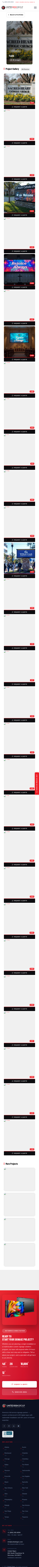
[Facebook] (4, 1426)
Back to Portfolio (16, 15)
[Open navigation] (35, 7)
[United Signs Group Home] (12, 7)
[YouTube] (18, 1426)
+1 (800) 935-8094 (14, 1532)
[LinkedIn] (14, 1426)
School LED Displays (29, 2)
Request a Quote (20, 107)
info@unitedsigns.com (15, 1542)
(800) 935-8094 (9, 2)
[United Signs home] (13, 1406)
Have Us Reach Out (37, 782)
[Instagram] (9, 1426)
